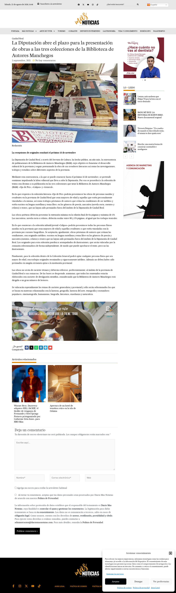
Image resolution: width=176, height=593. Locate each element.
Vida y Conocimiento (127, 31)
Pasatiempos (159, 31)
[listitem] (143, 99)
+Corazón (72, 31)
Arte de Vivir (46, 31)
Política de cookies (124, 588)
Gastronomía (109, 31)
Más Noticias (28, 31)
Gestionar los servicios (115, 574)
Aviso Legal (155, 588)
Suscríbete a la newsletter (51, 4)
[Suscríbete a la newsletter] (38, 4)
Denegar (138, 581)
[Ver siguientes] (132, 156)
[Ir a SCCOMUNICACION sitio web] (143, 190)
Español (153, 5)
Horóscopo (145, 31)
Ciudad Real (18, 38)
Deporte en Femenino (90, 31)
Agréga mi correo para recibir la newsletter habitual (41, 488)
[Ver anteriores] (125, 156)
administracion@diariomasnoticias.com (34, 522)
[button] (170, 553)
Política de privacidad (141, 588)
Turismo (61, 31)
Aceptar (115, 581)
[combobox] (122, 4)
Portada (15, 31)
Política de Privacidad (48, 498)
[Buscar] (138, 4)
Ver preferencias (161, 581)
